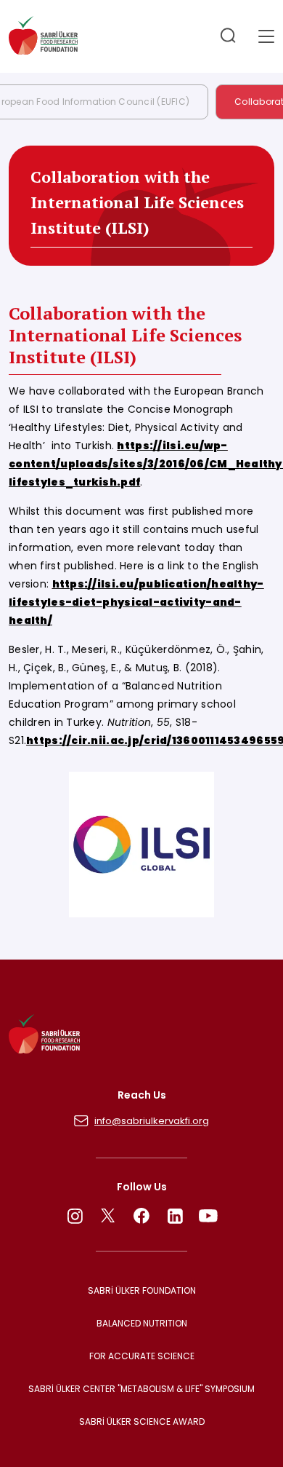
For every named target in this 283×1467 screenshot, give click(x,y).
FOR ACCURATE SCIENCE (141, 1356)
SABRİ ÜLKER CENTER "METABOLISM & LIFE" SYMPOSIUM (141, 1389)
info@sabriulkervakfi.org (151, 1121)
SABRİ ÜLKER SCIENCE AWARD (142, 1421)
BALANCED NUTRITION (142, 1323)
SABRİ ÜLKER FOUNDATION (142, 1290)
